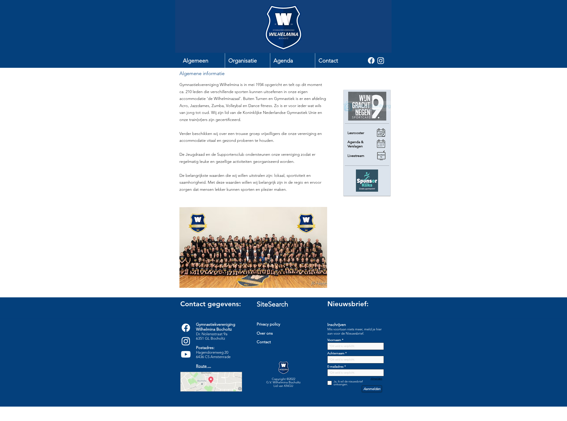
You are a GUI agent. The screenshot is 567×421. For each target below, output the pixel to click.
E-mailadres (335, 366)
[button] (202, 60)
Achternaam (335, 353)
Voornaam (334, 339)
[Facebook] (371, 60)
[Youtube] (185, 354)
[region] (285, 352)
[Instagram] (380, 60)
